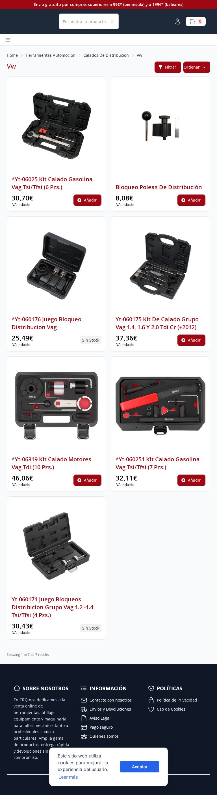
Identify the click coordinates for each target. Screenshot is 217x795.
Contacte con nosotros (111, 700)
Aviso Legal (100, 718)
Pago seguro (101, 727)
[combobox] (89, 21)
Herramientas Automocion (50, 55)
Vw (139, 55)
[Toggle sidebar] (8, 39)
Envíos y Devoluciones (110, 709)
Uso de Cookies (171, 709)
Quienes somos (104, 736)
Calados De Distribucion (106, 55)
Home (12, 55)
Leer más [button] (68, 777)
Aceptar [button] (139, 766)
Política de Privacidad (177, 700)
